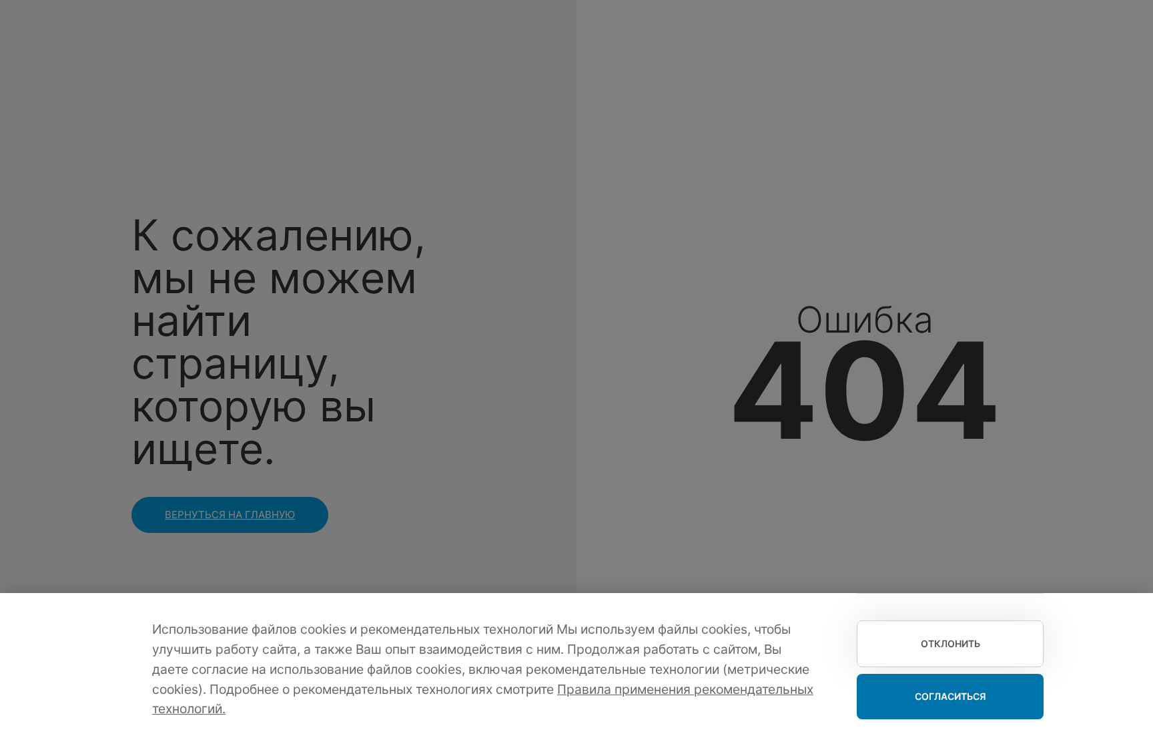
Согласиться (950, 696)
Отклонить (950, 643)
